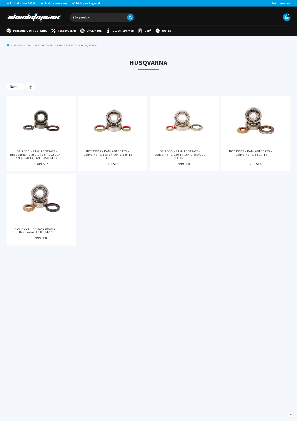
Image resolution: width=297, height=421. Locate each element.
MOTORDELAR (44, 45)
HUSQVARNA (89, 45)
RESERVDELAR (67, 31)
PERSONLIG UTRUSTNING (30, 31)
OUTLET (167, 31)
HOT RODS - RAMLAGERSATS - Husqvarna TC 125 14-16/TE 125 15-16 (107, 154)
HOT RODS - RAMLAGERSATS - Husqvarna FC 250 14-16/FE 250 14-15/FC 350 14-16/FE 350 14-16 (36, 154)
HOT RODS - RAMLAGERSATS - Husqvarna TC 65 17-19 (250, 152)
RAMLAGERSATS (67, 45)
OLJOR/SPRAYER (123, 31)
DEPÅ (148, 31)
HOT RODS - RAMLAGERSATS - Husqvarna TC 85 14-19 (36, 230)
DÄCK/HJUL (94, 31)
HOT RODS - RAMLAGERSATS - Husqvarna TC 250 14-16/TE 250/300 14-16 (179, 154)
